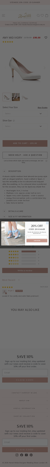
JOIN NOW (37, 240)
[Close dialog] (47, 223)
